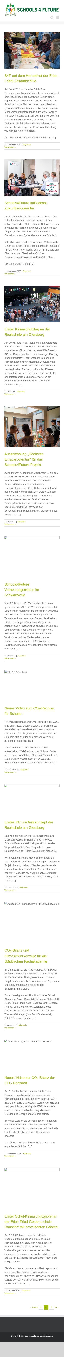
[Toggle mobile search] (51, 17)
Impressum (29, 1336)
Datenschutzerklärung (44, 1336)
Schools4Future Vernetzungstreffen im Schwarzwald (21, 589)
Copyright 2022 (17, 1336)
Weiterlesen (9, 147)
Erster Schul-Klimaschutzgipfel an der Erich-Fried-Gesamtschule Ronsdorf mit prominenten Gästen (31, 1221)
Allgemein (27, 145)
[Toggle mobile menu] (58, 17)
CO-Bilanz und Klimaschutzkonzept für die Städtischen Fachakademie (25, 956)
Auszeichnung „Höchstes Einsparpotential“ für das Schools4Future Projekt (23, 459)
